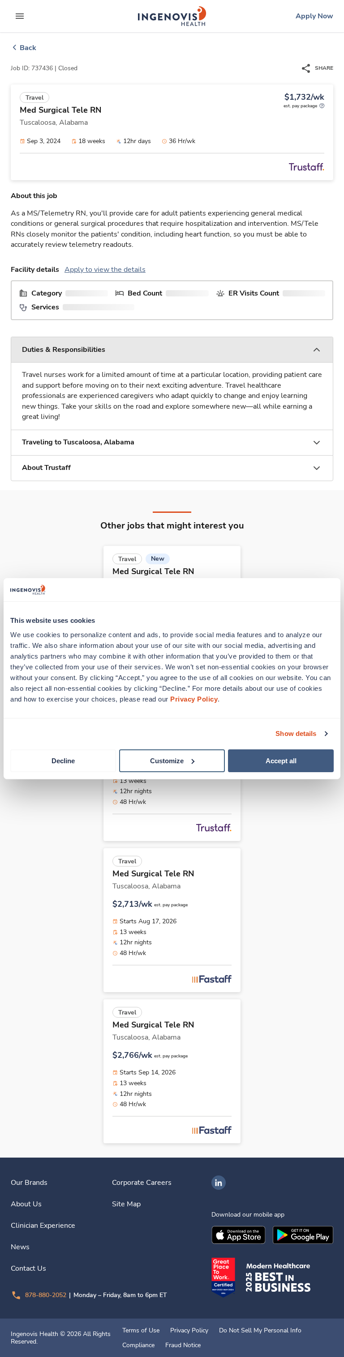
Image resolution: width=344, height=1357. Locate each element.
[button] (172, 350)
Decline (63, 760)
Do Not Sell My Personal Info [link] (260, 1330)
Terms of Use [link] (140, 1330)
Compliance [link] (138, 1345)
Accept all (281, 760)
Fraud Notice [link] (183, 1345)
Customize (167, 760)
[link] (172, 16)
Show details (295, 733)
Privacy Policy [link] (189, 1330)
